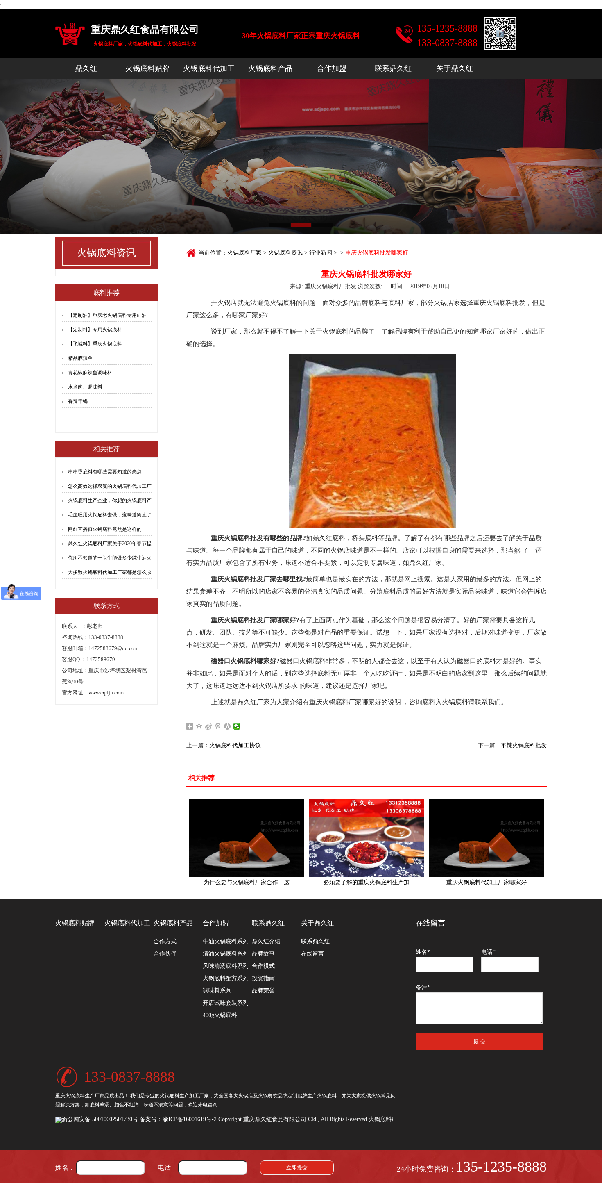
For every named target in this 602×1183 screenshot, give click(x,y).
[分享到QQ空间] (199, 726)
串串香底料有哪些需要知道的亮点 (105, 472)
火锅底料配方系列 (226, 978)
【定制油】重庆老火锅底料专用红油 (107, 315)
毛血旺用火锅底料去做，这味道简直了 (110, 515)
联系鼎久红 (393, 68)
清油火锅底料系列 (226, 954)
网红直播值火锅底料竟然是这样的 (105, 529)
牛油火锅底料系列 (226, 941)
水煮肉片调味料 (85, 387)
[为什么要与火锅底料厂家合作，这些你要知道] (246, 837)
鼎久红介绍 (266, 941)
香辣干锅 (78, 401)
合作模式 (263, 966)
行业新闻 (320, 253)
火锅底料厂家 (244, 253)
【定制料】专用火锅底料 (95, 329)
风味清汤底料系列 (226, 966)
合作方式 (165, 941)
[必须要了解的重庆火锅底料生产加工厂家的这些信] (366, 837)
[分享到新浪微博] (208, 726)
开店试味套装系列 (226, 1003)
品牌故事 (263, 954)
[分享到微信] (236, 726)
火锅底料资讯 (285, 253)
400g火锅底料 (220, 1015)
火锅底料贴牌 (147, 68)
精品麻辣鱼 (80, 358)
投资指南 (263, 978)
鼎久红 (86, 68)
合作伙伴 (165, 954)
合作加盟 (331, 68)
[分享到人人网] (227, 726)
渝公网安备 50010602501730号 (100, 1119)
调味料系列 (217, 990)
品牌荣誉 (263, 990)
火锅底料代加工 (209, 68)
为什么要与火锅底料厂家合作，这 (247, 882)
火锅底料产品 (270, 68)
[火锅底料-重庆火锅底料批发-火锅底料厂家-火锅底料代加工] (70, 34)
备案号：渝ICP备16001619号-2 (178, 1119)
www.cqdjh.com (106, 692)
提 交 (479, 1041)
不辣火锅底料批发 (524, 745)
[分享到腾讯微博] (218, 726)
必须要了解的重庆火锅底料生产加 (367, 882)
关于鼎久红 (454, 68)
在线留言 (312, 954)
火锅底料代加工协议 (235, 745)
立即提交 (297, 1168)
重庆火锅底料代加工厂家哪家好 (486, 882)
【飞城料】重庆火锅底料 (95, 344)
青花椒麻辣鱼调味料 (90, 372)
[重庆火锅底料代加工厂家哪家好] (486, 837)
